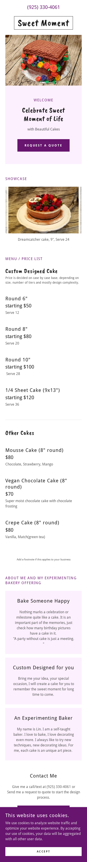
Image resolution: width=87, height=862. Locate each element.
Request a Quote (44, 145)
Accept (43, 851)
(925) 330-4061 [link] (43, 7)
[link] (43, 23)
